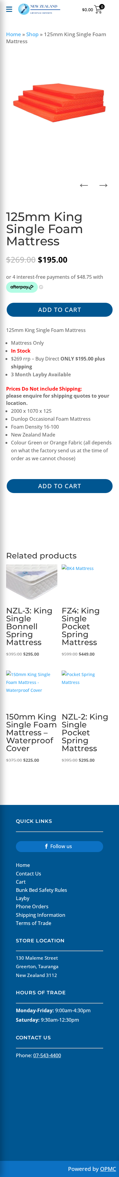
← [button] (84, 181)
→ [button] (103, 181)
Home (13, 34)
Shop (32, 34)
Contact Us (28, 873)
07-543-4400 (47, 1055)
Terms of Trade (33, 923)
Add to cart (59, 309)
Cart (21, 881)
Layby (22, 898)
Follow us (61, 846)
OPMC (108, 1168)
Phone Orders (32, 906)
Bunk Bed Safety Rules (41, 890)
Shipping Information (40, 915)
